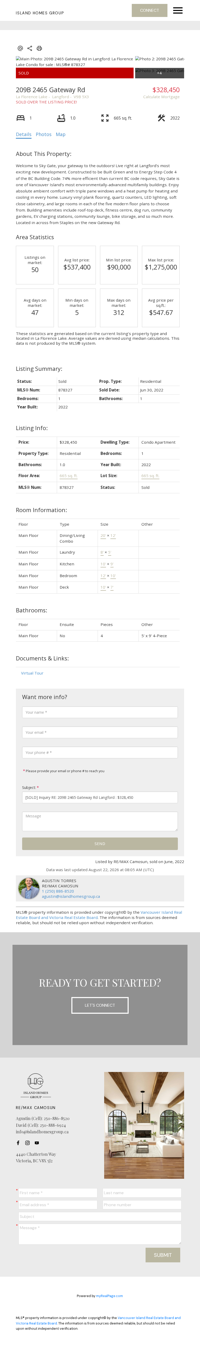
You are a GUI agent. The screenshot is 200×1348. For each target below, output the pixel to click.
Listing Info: (32, 428)
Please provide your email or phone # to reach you (64, 771)
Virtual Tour (32, 673)
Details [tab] (24, 134)
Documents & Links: (42, 658)
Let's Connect (100, 1005)
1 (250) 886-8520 (58, 891)
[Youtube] (38, 1143)
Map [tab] (61, 134)
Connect (149, 10)
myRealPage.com (109, 1296)
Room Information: (41, 510)
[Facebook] (19, 1143)
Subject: (29, 787)
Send (100, 843)
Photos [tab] (44, 134)
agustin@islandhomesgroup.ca (71, 896)
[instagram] (29, 1143)
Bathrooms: (31, 610)
